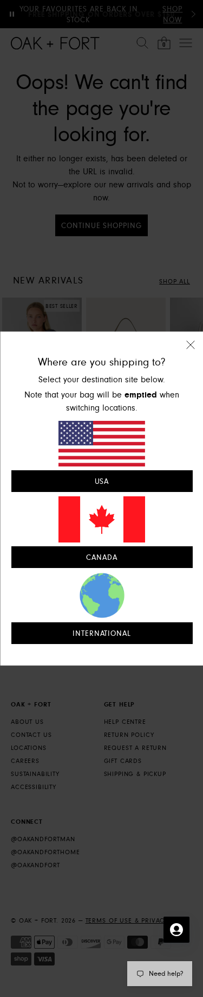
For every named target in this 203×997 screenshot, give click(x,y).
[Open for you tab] (176, 930)
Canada (101, 557)
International (101, 633)
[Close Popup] (190, 352)
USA (101, 481)
